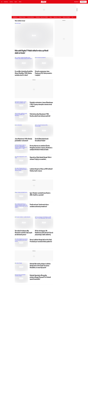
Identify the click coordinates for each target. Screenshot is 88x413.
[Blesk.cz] (43, 2)
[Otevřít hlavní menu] (2, 2)
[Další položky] (75, 17)
